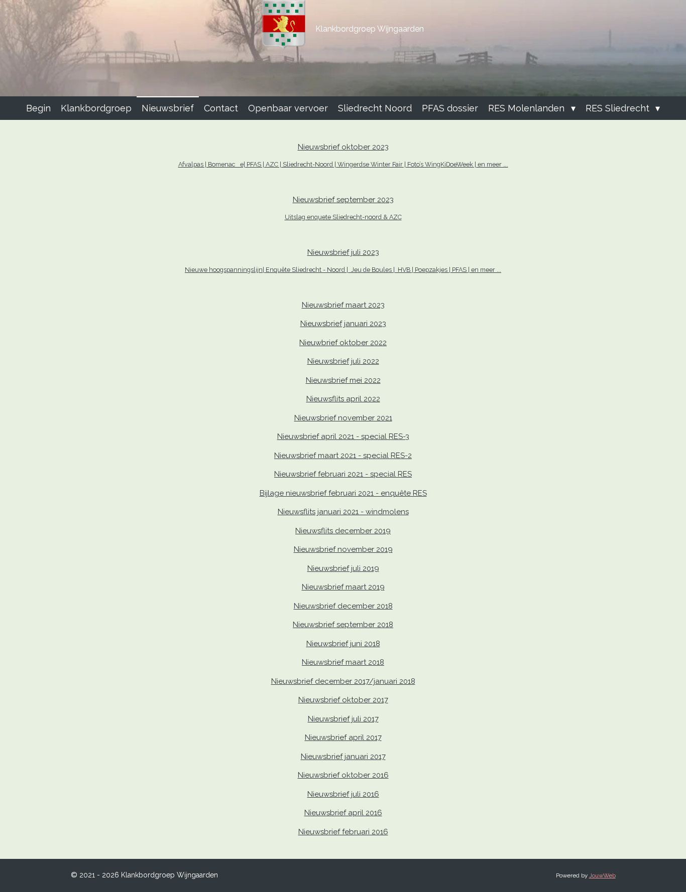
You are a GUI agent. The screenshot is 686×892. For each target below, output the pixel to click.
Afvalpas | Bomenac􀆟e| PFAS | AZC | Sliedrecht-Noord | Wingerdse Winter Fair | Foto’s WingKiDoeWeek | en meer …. (343, 164)
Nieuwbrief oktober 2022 (343, 342)
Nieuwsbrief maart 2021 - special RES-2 (343, 455)
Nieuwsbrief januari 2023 (343, 323)
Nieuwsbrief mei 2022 (343, 380)
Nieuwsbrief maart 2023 (343, 305)
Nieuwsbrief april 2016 (343, 812)
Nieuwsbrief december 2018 (343, 606)
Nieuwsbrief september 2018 (343, 624)
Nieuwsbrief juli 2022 (343, 361)
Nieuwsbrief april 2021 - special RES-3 (343, 436)
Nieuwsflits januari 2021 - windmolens (343, 511)
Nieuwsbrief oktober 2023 (343, 147)
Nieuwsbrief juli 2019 (343, 568)
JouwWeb (602, 875)
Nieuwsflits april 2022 (343, 398)
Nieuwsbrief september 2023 (343, 199)
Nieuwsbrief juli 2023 (343, 252)
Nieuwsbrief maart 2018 (343, 662)
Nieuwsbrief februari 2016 (343, 831)
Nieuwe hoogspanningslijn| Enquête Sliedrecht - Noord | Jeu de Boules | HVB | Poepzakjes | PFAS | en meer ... (343, 269)
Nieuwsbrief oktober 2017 (343, 699)
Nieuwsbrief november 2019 (343, 549)
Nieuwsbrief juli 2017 (343, 718)
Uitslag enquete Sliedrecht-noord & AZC (343, 217)
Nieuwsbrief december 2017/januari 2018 (343, 681)
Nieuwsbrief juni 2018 (343, 643)
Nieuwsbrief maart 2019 (343, 586)
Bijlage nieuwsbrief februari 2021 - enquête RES (343, 493)
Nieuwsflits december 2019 (343, 530)
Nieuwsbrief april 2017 (343, 737)
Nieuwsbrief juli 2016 (343, 794)
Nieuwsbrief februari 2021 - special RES (343, 474)
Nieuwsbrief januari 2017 (343, 756)
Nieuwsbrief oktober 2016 (343, 775)
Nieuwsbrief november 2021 (343, 417)
